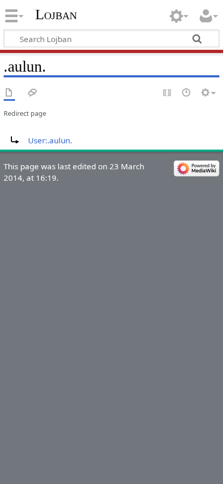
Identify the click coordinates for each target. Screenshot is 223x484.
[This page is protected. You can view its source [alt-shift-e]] (167, 93)
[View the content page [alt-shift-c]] (9, 93)
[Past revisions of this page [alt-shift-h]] (186, 93)
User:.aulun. (50, 140)
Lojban (56, 14)
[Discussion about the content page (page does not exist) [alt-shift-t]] (32, 93)
